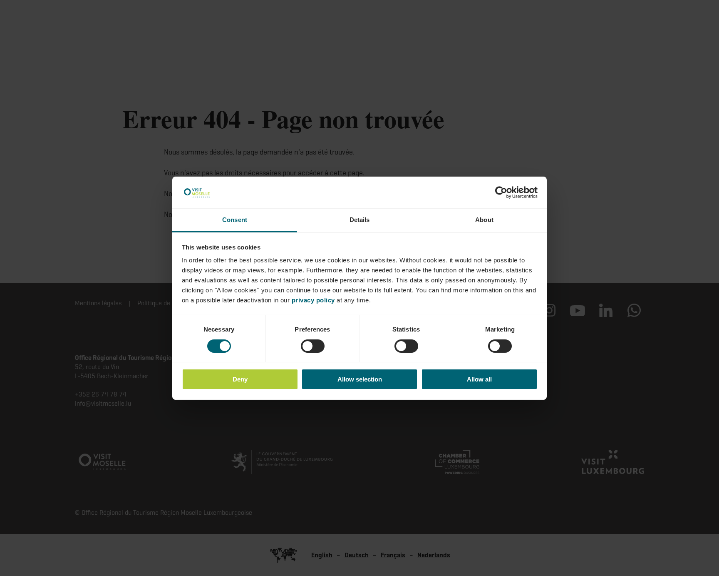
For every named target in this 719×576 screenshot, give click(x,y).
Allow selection (359, 379)
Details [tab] (360, 219)
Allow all (479, 379)
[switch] (313, 346)
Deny (240, 379)
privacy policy (313, 300)
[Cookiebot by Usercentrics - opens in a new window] (501, 192)
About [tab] (484, 219)
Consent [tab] (234, 219)
